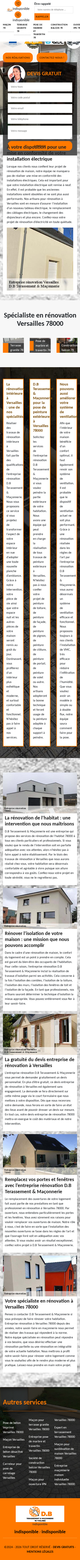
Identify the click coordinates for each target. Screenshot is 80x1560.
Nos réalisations (18, 57)
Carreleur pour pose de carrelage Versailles (12, 1471)
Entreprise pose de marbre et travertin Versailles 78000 (39, 1443)
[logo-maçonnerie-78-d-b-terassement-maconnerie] (10, 11)
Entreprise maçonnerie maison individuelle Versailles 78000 (64, 1475)
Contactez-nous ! (52, 57)
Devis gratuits (63, 1547)
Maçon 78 (7, 26)
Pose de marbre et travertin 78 (39, 31)
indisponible (26, 1532)
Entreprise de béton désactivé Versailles (13, 1452)
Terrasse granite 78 (22, 28)
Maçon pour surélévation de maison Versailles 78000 (65, 1451)
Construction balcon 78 (59, 26)
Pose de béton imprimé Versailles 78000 (13, 1428)
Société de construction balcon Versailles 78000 (39, 1465)
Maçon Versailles (13, 1439)
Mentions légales (40, 1551)
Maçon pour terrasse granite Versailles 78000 (39, 1425)
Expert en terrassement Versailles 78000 (64, 1432)
